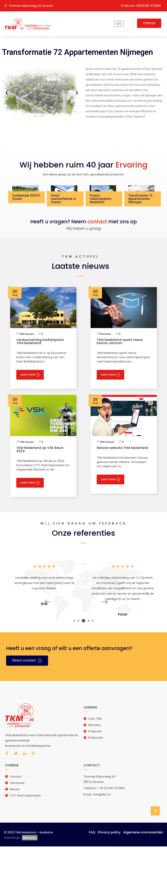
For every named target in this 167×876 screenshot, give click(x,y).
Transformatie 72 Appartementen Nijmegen (140, 199)
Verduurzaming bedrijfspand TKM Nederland (40, 341)
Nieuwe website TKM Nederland (122, 447)
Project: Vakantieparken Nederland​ (100, 199)
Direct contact (24, 660)
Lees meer (28, 374)
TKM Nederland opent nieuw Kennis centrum (120, 341)
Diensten (105, 334)
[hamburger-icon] (118, 23)
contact (97, 221)
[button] (6, 92)
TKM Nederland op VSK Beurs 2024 (40, 449)
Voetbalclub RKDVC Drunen (26, 197)
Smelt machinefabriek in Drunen (63, 199)
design (30, 838)
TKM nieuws (26, 334)
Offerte (149, 23)
